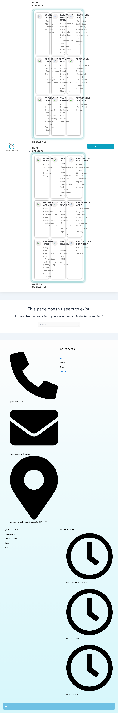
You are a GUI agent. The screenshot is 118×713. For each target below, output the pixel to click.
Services (38, 151)
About (62, 358)
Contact (63, 371)
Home (35, 148)
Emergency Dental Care (67, 17)
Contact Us (39, 287)
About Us (38, 284)
